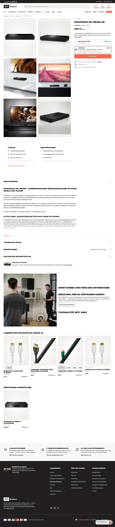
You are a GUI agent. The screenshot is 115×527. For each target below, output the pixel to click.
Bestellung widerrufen (56, 481)
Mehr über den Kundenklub (16, 455)
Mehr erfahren (78, 37)
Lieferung (52, 485)
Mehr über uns (10, 508)
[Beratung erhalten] (110, 522)
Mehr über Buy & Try (86, 455)
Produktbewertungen (97, 488)
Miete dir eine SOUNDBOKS (99, 481)
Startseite (6, 16)
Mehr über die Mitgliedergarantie (54, 455)
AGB (51, 488)
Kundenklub (74, 478)
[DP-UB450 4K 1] (20, 37)
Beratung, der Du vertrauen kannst (81, 297)
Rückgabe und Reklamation (57, 478)
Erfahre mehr (7, 235)
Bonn (99, 62)
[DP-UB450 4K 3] (20, 77)
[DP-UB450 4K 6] (54, 118)
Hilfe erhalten (68, 265)
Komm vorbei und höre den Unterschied (84, 290)
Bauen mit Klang (107, 1)
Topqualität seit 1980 (72, 304)
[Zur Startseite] (10, 6)
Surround (12, 16)
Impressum (53, 494)
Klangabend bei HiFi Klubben (78, 481)
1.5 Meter (68, 367)
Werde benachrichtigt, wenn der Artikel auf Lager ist (89, 51)
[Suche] (26, 6)
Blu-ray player (19, 16)
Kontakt (52, 472)
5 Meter (9, 367)
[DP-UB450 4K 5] (20, 118)
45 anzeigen (87, 25)
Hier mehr (29, 1)
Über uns (73, 475)
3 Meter (74, 367)
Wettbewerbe (74, 485)
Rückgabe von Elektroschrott (99, 485)
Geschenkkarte (96, 472)
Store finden (74, 472)
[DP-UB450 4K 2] (54, 37)
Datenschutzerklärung (56, 491)
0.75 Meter (61, 367)
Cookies (94, 491)
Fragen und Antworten (56, 475)
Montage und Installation (98, 478)
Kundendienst (99, 1)
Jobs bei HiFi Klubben (76, 488)
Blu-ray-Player (78, 18)
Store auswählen (82, 43)
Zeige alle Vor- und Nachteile (16, 166)
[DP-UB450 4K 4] (54, 77)
